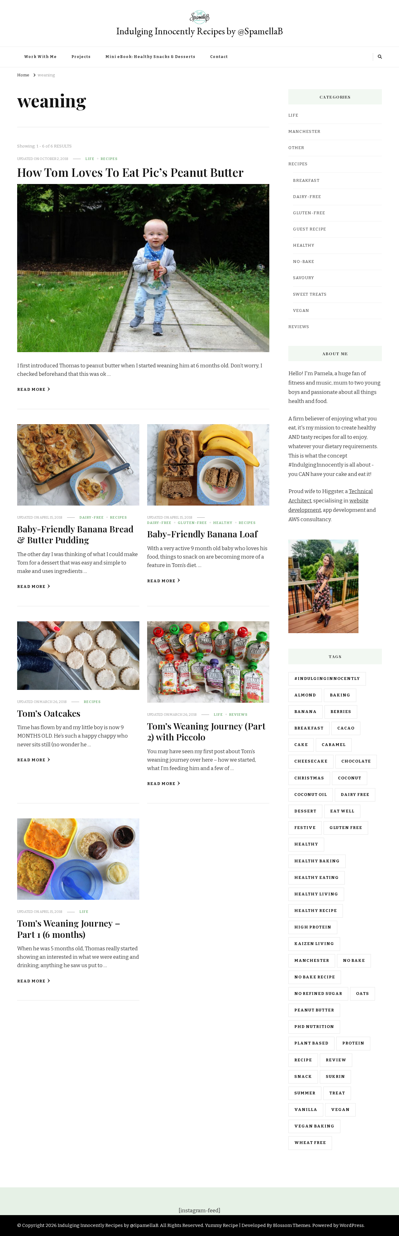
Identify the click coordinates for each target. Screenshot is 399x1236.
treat (337, 1093)
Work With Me (40, 57)
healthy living (316, 894)
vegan (340, 1109)
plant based (311, 1043)
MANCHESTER (304, 131)
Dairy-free (91, 517)
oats (362, 993)
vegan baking (314, 1126)
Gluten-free (192, 523)
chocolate (356, 761)
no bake (354, 960)
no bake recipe (314, 977)
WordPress (351, 1225)
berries (340, 711)
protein (353, 1043)
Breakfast (306, 180)
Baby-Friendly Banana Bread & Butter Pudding (75, 534)
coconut (349, 778)
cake (301, 744)
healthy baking (317, 861)
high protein (312, 927)
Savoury (303, 277)
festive (305, 827)
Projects (81, 57)
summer (304, 1093)
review (336, 1060)
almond (305, 695)
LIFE (89, 159)
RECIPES (109, 159)
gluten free (345, 827)
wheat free (310, 1142)
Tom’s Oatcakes (48, 713)
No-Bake (303, 261)
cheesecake (311, 761)
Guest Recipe (309, 229)
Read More (31, 389)
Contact (219, 57)
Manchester (311, 960)
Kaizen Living (314, 943)
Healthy (223, 523)
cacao (345, 728)
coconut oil (310, 794)
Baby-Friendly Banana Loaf (202, 534)
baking (340, 695)
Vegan (301, 310)
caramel (334, 744)
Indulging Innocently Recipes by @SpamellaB (199, 31)
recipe (303, 1060)
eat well (342, 811)
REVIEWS (238, 714)
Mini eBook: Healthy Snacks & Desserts (150, 57)
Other (296, 147)
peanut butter (314, 1010)
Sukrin (335, 1076)
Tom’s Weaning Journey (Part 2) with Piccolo (206, 731)
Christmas (309, 778)
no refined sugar (318, 993)
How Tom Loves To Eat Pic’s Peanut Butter (130, 172)
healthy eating (316, 877)
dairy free (355, 794)
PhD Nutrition (314, 1026)
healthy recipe (315, 910)
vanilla (305, 1109)
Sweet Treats (310, 294)
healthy (306, 844)
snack (303, 1076)
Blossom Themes (291, 1225)
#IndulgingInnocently (327, 678)
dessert (305, 811)
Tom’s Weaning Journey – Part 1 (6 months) (68, 928)
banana (305, 711)
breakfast (309, 728)
